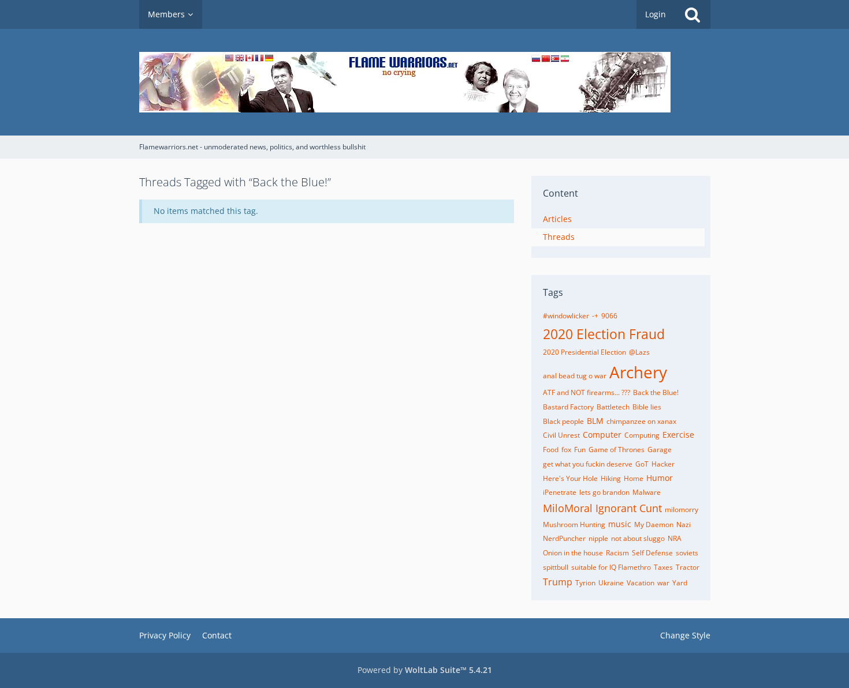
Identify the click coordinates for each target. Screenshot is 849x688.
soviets (687, 553)
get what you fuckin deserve (587, 464)
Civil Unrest (561, 435)
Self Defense (652, 553)
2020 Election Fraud (604, 334)
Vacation (640, 583)
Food (550, 449)
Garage (659, 449)
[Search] (692, 14)
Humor (659, 477)
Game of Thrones (617, 449)
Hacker (663, 464)
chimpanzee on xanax (641, 421)
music (619, 523)
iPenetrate (559, 492)
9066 (609, 316)
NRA (675, 538)
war (663, 583)
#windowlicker (566, 316)
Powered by (425, 669)
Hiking (611, 478)
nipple (598, 538)
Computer (602, 434)
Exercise (678, 434)
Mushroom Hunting (574, 524)
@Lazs (639, 352)
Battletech (613, 407)
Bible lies (646, 407)
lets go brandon (604, 492)
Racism (617, 553)
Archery (638, 372)
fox (566, 449)
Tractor (687, 567)
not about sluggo (638, 538)
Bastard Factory (568, 407)
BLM (595, 420)
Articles (557, 218)
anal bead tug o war (574, 376)
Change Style (685, 635)
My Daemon (653, 524)
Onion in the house (573, 553)
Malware (646, 492)
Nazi (683, 524)
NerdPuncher (564, 538)
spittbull (555, 567)
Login (655, 14)
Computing (642, 435)
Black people (563, 421)
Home (633, 478)
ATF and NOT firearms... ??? (586, 392)
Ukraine (611, 583)
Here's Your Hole (570, 478)
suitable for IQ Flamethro (611, 567)
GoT (642, 464)
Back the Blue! (656, 392)
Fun (580, 449)
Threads (559, 236)
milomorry (681, 509)
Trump (557, 582)
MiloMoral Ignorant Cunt (602, 508)
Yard (679, 583)
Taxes (663, 567)
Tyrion (585, 583)
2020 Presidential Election (584, 352)
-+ (595, 316)
